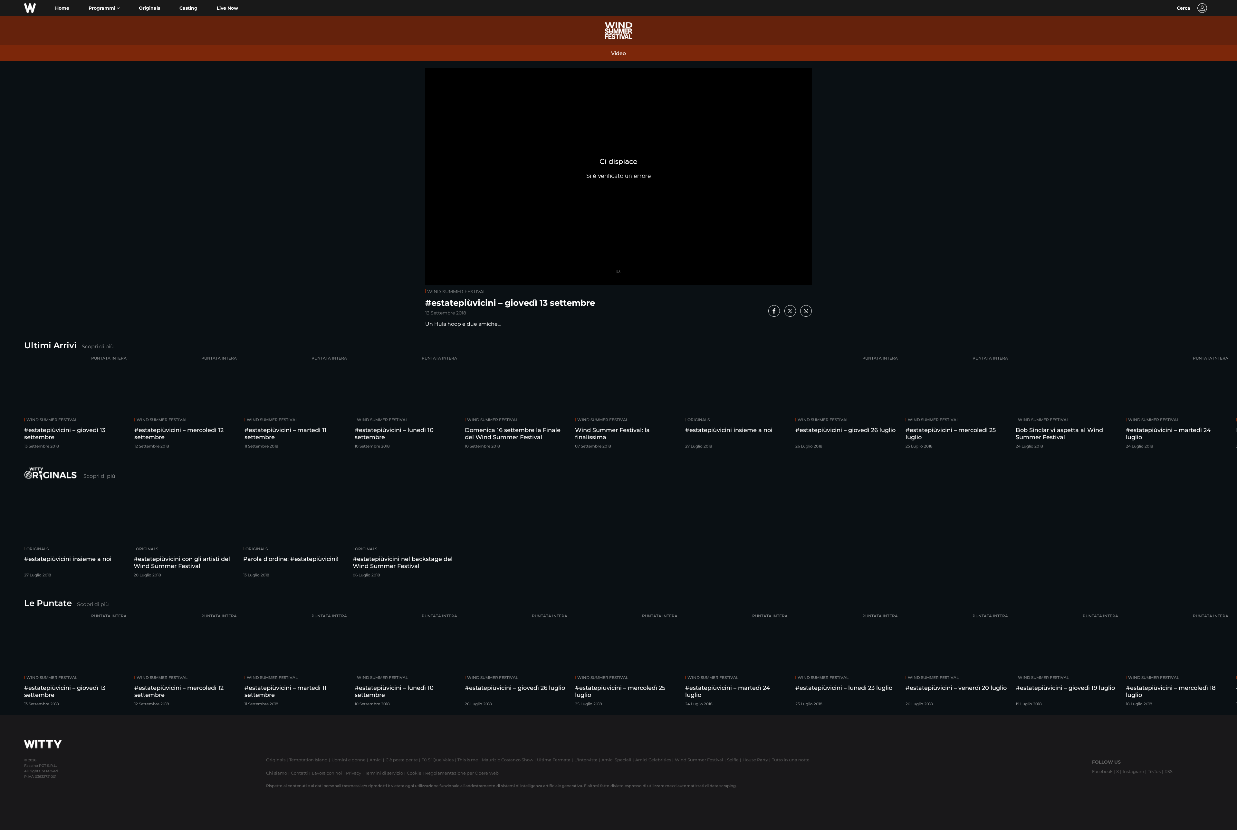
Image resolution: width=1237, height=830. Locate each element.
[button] (104, 8)
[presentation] (1213, 403)
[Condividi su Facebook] (774, 311)
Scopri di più (98, 346)
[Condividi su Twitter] (790, 311)
